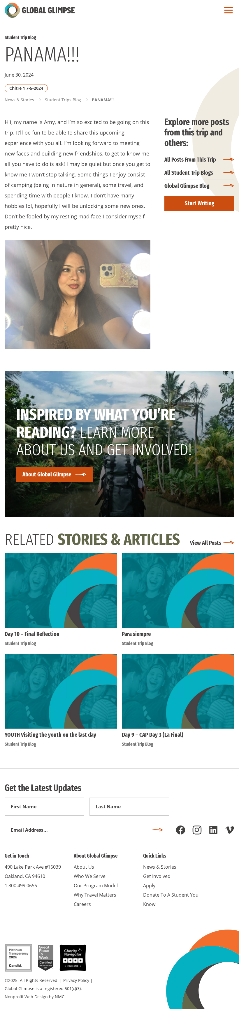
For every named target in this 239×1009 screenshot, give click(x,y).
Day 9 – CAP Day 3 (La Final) (152, 734)
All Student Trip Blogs (188, 173)
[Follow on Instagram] (197, 830)
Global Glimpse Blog (186, 186)
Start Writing (199, 203)
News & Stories (19, 100)
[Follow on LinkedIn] (213, 830)
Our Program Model (96, 885)
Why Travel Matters (95, 895)
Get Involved (157, 876)
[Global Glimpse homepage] (40, 10)
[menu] (227, 10)
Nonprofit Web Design (26, 996)
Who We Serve (90, 876)
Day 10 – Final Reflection (32, 633)
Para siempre (136, 633)
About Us (84, 867)
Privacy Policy (76, 980)
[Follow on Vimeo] (229, 830)
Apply (149, 885)
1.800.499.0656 (21, 885)
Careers (82, 904)
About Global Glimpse (46, 474)
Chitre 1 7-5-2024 (26, 88)
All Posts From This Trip (190, 159)
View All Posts (205, 543)
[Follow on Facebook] (180, 830)
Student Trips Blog (63, 100)
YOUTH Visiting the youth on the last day (50, 734)
